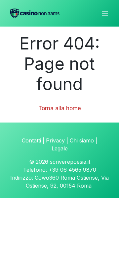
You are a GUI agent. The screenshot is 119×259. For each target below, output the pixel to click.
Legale (60, 148)
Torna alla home (59, 108)
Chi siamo (82, 140)
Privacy (55, 140)
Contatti (31, 140)
